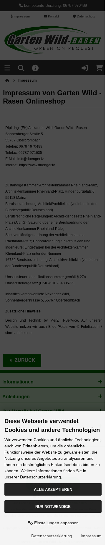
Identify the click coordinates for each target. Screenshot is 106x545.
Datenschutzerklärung (51, 535)
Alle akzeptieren (53, 489)
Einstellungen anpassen (56, 522)
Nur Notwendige (53, 506)
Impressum (91, 535)
